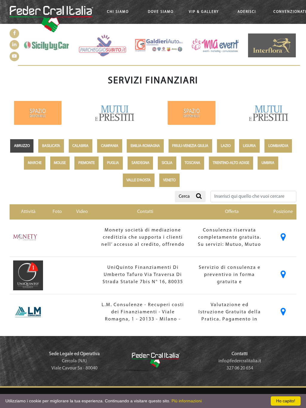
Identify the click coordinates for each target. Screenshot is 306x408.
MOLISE (60, 163)
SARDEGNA (140, 163)
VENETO (169, 180)
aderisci (247, 12)
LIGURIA (249, 146)
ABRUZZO (22, 146)
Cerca (184, 196)
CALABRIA (80, 146)
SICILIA (167, 163)
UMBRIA (267, 163)
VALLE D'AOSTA (138, 180)
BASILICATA (51, 146)
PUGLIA (113, 163)
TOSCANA (192, 163)
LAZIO (226, 146)
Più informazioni (187, 400)
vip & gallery (204, 12)
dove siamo (161, 12)
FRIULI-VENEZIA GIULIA (190, 146)
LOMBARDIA (278, 146)
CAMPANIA (109, 146)
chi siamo (118, 12)
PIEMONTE (86, 163)
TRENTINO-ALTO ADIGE (231, 163)
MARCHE (35, 163)
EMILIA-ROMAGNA (145, 146)
